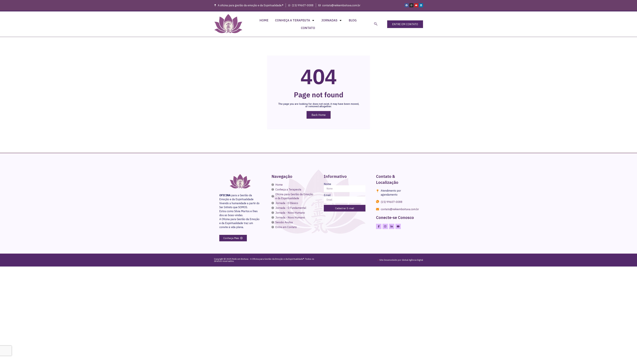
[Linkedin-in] (391, 226)
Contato (308, 28)
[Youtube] (416, 5)
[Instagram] (411, 5)
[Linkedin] (421, 5)
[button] (375, 24)
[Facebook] (407, 5)
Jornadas (329, 20)
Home (263, 20)
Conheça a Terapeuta (292, 20)
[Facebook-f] (378, 226)
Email (327, 195)
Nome (327, 184)
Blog (352, 20)
